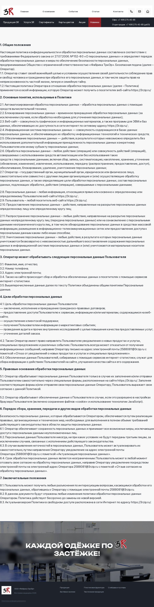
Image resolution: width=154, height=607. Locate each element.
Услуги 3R (29, 22)
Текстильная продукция (94, 592)
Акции (82, 22)
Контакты (118, 11)
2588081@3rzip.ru (132, 349)
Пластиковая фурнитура (94, 588)
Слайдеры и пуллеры (117, 588)
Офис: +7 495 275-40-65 (123, 20)
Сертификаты (46, 22)
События (73, 11)
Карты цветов (66, 22)
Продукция (64, 588)
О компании (49, 11)
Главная (24, 11)
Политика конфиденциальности (14, 601)
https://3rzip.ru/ (141, 90)
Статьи (95, 11)
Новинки (94, 22)
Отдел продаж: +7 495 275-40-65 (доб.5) (131, 24)
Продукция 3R (11, 22)
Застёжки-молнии (67, 592)
